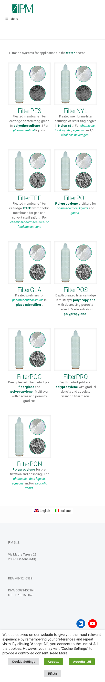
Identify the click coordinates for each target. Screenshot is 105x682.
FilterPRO (75, 376)
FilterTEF (29, 198)
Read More (58, 653)
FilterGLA (29, 290)
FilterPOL (75, 198)
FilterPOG (29, 376)
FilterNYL (75, 111)
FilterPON (29, 464)
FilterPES (29, 111)
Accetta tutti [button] (82, 661)
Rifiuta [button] (52, 673)
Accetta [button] (53, 661)
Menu (14, 19)
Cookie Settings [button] (23, 661)
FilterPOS (75, 290)
